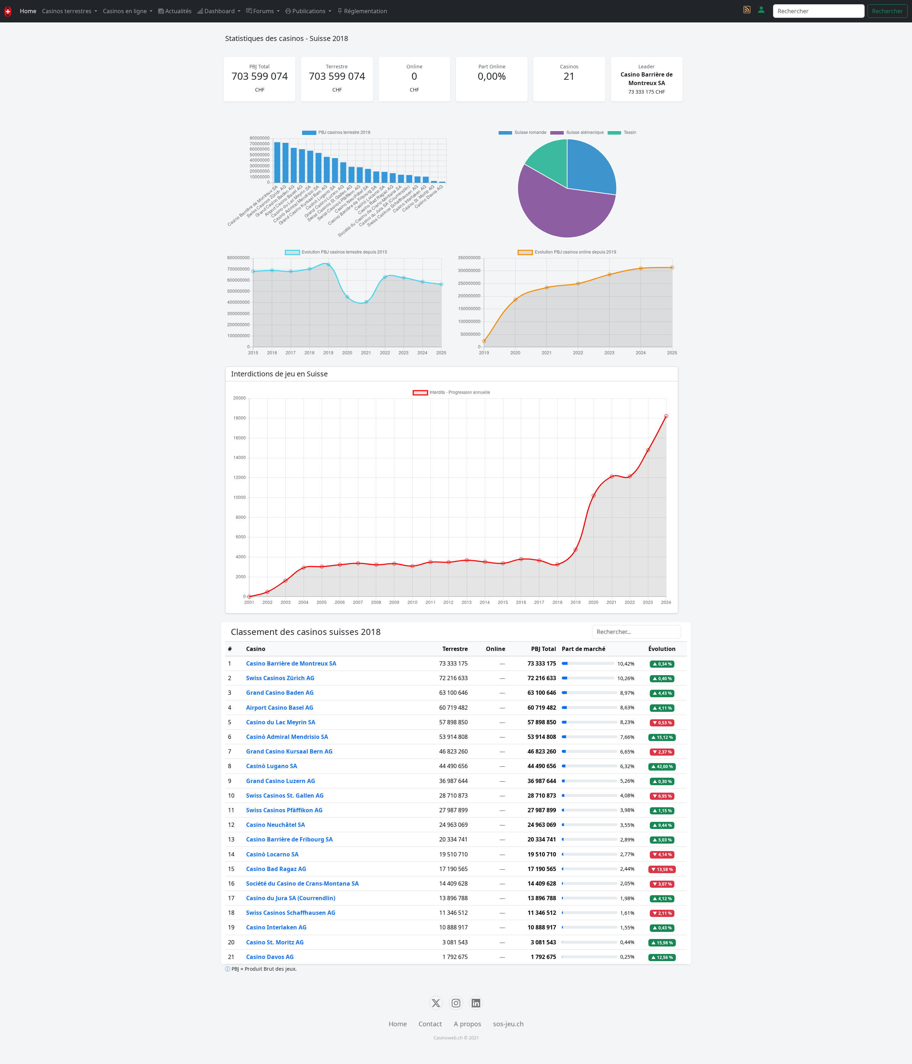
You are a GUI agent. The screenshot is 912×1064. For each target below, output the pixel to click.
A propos (467, 1023)
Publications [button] (309, 11)
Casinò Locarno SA (272, 854)
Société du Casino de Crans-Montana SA (302, 883)
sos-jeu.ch (508, 1023)
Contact (430, 1023)
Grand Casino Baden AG (280, 693)
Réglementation (365, 11)
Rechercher (887, 11)
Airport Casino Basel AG (280, 707)
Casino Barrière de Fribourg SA (289, 839)
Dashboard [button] (219, 11)
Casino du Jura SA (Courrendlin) (290, 898)
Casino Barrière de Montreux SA (291, 663)
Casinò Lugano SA (271, 766)
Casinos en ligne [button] (125, 11)
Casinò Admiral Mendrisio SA (287, 737)
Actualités (178, 11)
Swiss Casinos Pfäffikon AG (284, 810)
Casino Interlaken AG (276, 927)
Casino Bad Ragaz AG (276, 869)
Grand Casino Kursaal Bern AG (289, 751)
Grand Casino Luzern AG (280, 781)
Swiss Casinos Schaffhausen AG (291, 913)
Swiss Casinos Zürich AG (280, 678)
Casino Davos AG (270, 957)
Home (28, 11)
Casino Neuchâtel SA (275, 825)
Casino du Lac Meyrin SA (280, 722)
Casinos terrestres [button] (67, 11)
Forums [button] (263, 11)
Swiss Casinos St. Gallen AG (285, 795)
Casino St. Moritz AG (275, 942)
